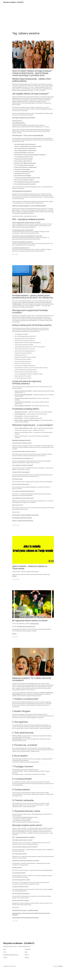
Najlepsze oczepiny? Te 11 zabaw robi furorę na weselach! (31, 679)
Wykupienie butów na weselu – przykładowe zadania (25, 910)
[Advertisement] (33, 18)
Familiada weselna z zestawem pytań (26, 626)
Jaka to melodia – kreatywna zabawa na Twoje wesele (25, 515)
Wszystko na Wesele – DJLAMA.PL (13, 2)
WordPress (60, 966)
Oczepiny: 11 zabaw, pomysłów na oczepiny (22, 520)
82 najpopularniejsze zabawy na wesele (22, 517)
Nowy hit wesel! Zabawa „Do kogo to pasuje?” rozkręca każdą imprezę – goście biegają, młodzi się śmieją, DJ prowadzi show (32, 73)
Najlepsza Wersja (34, 623)
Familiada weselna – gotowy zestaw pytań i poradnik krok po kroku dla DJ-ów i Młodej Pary (32, 296)
